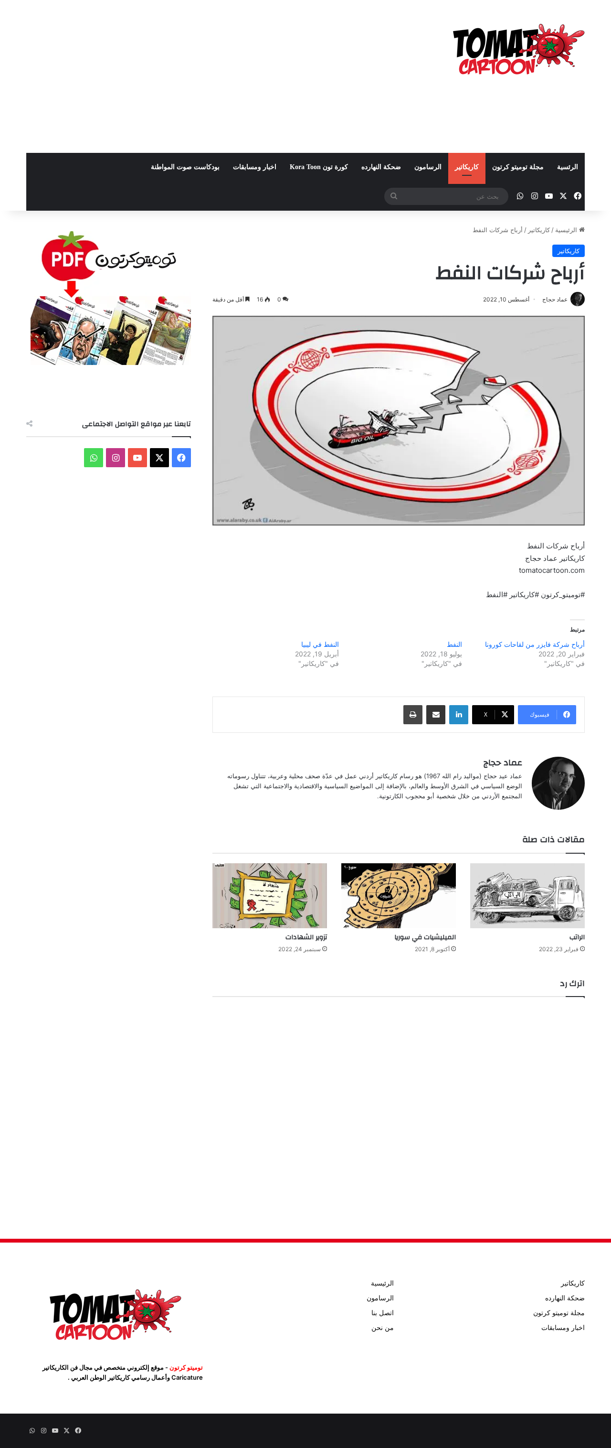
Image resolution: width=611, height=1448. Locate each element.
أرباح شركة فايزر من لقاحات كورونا (535, 644)
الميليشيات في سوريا (425, 937)
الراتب (577, 937)
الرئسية (567, 167)
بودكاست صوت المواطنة (185, 167)
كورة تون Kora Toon (319, 167)
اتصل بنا (382, 1313)
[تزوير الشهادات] (269, 895)
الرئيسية (567, 230)
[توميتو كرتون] (518, 47)
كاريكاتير (467, 167)
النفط (454, 644)
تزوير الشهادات (306, 937)
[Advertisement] (210, 76)
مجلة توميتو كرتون (518, 167)
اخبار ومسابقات (254, 167)
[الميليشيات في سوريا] (398, 895)
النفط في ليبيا (320, 644)
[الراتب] (527, 895)
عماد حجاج (503, 763)
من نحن (382, 1327)
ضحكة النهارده (381, 167)
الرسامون (428, 167)
